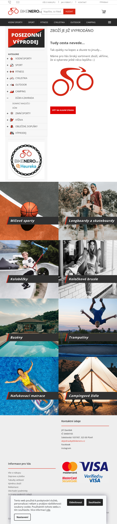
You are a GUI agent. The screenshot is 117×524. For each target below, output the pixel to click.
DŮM (14, 107)
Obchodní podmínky (18, 490)
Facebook (65, 444)
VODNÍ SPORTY (23, 58)
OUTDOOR (21, 84)
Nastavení (22, 517)
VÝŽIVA (19, 119)
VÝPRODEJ (20, 133)
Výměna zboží (14, 483)
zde (48, 509)
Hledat (69, 11)
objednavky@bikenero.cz (73, 441)
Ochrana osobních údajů (20, 494)
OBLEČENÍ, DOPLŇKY (26, 126)
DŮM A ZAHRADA (24, 98)
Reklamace (13, 487)
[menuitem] (15, 22)
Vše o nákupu (14, 472)
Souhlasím (95, 502)
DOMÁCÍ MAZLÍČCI (21, 103)
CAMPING (20, 91)
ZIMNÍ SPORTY (23, 113)
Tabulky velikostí (16, 480)
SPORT (19, 65)
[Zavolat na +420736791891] (12, 2)
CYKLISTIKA (21, 78)
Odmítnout (75, 502)
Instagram (66, 448)
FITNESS (19, 71)
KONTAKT (82, 2)
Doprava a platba (16, 476)
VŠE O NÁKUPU (49, 2)
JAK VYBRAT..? (66, 2)
